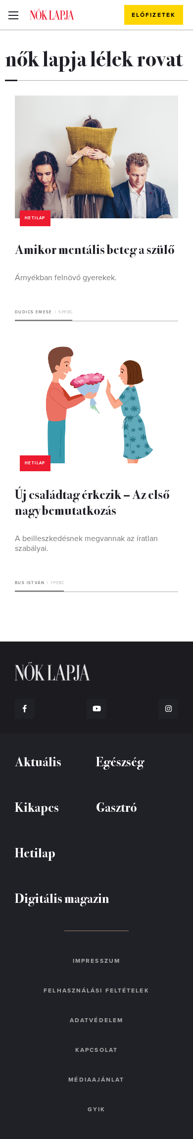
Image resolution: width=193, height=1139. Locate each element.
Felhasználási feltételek (96, 990)
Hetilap (35, 218)
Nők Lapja (52, 14)
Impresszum (96, 960)
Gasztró (116, 806)
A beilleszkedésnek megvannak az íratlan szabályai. (86, 543)
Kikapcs (37, 806)
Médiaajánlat (96, 1079)
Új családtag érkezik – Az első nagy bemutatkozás (92, 502)
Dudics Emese (33, 312)
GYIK (96, 1109)
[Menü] (13, 15)
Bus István (30, 583)
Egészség (120, 761)
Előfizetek (154, 14)
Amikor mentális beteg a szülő (95, 249)
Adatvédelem (96, 1020)
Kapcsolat (96, 1049)
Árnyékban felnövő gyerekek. (66, 278)
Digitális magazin (62, 898)
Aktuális (38, 761)
